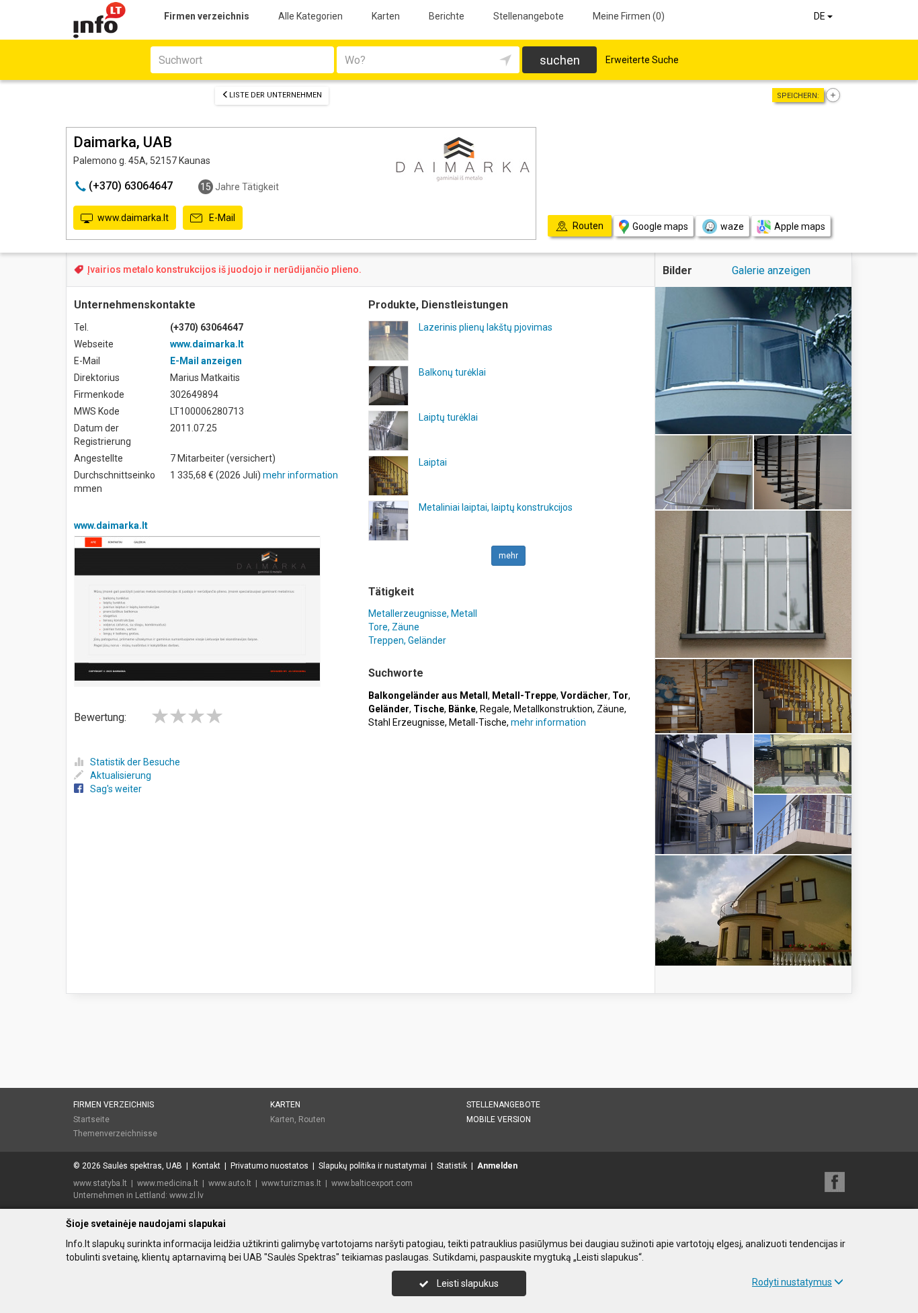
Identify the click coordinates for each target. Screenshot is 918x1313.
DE (820, 16)
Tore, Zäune (393, 627)
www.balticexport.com (372, 1183)
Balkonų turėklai (452, 372)
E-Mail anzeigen (206, 360)
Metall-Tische (478, 722)
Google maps (660, 226)
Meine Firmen (629, 16)
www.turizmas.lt (291, 1183)
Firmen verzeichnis (206, 16)
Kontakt (206, 1166)
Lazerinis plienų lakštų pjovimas (485, 327)
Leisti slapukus (467, 1283)
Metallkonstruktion (553, 709)
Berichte (446, 16)
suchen (560, 60)
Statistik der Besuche (135, 762)
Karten (386, 16)
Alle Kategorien (310, 16)
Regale (494, 709)
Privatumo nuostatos (269, 1166)
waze (732, 226)
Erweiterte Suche (642, 59)
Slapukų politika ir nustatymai (373, 1166)
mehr (508, 555)
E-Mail (221, 217)
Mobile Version (498, 1119)
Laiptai (433, 462)
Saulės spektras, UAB (142, 1166)
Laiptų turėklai (448, 417)
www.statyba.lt (100, 1183)
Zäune (610, 709)
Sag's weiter (116, 788)
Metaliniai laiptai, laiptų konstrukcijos (496, 507)
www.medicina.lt (167, 1183)
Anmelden (497, 1166)
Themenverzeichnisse (115, 1133)
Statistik (452, 1166)
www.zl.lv (186, 1195)
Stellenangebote (528, 16)
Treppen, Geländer (407, 640)
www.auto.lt (229, 1183)
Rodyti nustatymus (792, 1282)
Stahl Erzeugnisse (406, 722)
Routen (311, 1119)
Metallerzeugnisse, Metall (422, 613)
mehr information (300, 475)
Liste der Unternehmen (275, 95)
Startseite (91, 1119)
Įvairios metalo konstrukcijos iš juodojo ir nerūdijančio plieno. (224, 269)
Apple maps (799, 226)
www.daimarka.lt (133, 217)
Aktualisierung (120, 775)
